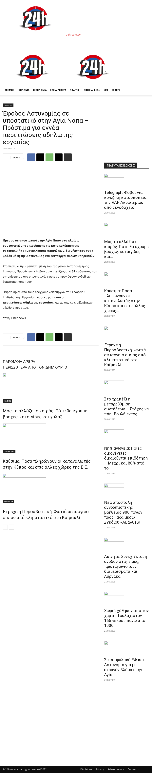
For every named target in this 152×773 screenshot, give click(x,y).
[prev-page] (5, 527)
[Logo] (33, 83)
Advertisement (116, 769)
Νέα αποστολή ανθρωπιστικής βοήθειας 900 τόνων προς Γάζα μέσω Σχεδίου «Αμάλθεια (123, 512)
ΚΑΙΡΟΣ (7, 400)
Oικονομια (9, 451)
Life (106, 89)
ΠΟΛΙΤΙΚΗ (75, 89)
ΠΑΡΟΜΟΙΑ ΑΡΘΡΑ (19, 361)
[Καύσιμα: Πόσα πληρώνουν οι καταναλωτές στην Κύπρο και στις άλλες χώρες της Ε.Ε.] (51, 438)
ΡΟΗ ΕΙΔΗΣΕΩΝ (92, 89)
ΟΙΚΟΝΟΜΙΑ (40, 89)
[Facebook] (31, 157)
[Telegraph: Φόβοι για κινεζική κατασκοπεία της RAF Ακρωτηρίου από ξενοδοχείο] (126, 181)
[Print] (68, 157)
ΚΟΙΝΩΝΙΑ (23, 89)
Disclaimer (86, 769)
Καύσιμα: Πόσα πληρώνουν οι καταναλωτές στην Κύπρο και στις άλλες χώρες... (124, 300)
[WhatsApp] (49, 157)
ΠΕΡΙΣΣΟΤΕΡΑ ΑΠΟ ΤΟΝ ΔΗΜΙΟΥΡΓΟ (35, 367)
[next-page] (11, 527)
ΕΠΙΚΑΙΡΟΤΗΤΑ (58, 89)
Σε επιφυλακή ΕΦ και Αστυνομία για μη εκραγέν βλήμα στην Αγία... (124, 667)
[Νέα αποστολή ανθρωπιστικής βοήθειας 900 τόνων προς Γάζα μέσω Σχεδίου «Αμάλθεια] (126, 490)
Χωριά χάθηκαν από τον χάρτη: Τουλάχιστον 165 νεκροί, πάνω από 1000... (126, 618)
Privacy (100, 769)
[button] (144, 53)
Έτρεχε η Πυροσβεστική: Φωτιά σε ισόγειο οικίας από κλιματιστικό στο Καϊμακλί (125, 355)
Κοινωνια (8, 105)
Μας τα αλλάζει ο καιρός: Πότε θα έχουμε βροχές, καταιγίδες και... (126, 249)
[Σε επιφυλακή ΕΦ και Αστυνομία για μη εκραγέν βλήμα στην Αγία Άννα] (126, 648)
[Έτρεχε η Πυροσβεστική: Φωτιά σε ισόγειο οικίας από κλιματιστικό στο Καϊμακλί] (51, 488)
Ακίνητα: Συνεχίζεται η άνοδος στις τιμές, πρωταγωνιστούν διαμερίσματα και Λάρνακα (125, 566)
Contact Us (134, 769)
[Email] (59, 157)
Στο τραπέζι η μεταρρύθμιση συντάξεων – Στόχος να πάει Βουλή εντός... (126, 406)
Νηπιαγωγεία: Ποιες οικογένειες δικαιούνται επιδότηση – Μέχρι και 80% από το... (126, 458)
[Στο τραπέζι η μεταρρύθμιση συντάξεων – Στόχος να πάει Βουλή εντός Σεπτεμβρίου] (126, 387)
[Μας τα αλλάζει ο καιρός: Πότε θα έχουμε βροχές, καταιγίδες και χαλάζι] (51, 388)
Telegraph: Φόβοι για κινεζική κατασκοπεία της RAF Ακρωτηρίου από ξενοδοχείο (125, 200)
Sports (116, 89)
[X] (40, 157)
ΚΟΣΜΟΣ (9, 89)
